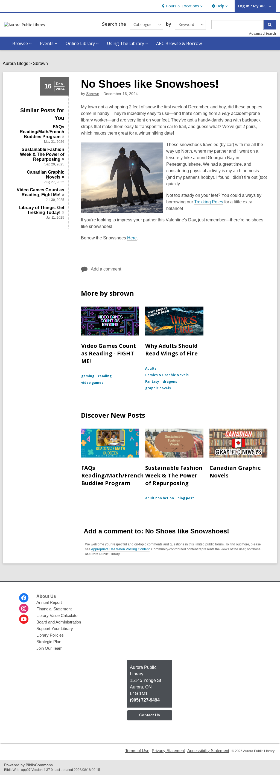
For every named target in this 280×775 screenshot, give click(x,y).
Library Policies (50, 635)
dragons (170, 381)
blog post (185, 498)
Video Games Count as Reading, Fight (40, 192)
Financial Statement (54, 609)
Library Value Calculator (57, 615)
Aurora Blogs (15, 63)
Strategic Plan (48, 641)
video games (92, 382)
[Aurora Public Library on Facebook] (23, 597)
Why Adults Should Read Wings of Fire (171, 349)
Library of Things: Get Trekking (41, 210)
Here (132, 238)
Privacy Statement (168, 750)
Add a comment (106, 269)
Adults (150, 368)
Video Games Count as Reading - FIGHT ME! (108, 353)
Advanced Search (262, 33)
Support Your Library (54, 628)
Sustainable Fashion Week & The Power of (42, 154)
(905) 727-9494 (145, 700)
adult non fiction (159, 498)
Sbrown (40, 63)
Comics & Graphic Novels (167, 375)
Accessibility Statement (208, 750)
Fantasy (152, 381)
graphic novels (158, 388)
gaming (87, 376)
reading (105, 376)
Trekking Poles (208, 202)
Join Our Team (49, 648)
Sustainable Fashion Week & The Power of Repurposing (174, 475)
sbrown (92, 93)
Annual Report (49, 602)
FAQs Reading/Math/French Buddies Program (112, 475)
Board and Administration (58, 622)
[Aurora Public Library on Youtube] (23, 619)
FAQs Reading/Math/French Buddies (42, 131)
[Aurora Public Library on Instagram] (23, 608)
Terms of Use (137, 750)
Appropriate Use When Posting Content (120, 549)
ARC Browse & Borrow (179, 43)
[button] (181, 6)
